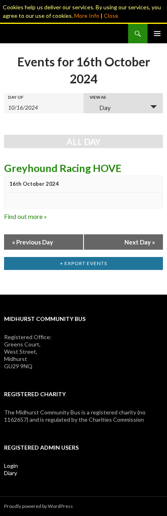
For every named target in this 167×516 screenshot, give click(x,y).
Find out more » (25, 216)
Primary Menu (157, 33)
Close (111, 15)
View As (98, 97)
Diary (10, 472)
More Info (86, 15)
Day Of (16, 97)
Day (105, 107)
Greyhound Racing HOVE (63, 168)
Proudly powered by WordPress (38, 506)
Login (11, 465)
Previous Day (32, 242)
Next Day (139, 242)
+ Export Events (83, 263)
